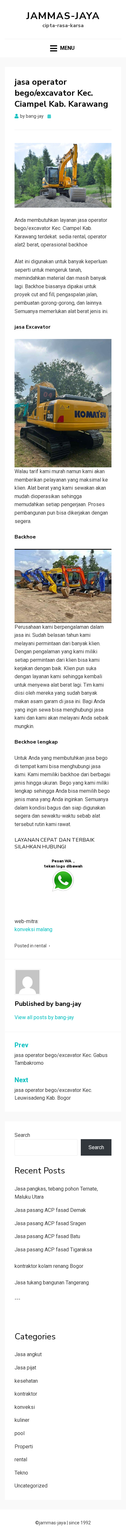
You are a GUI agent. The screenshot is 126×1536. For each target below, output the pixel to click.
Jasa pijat (25, 1368)
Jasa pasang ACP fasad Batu (47, 1236)
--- (17, 1299)
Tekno (21, 1473)
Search (22, 1135)
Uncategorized (31, 1486)
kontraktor (26, 1394)
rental (41, 945)
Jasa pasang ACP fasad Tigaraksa (53, 1250)
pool (20, 1433)
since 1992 (80, 1522)
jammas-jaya (63, 16)
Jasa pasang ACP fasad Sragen (50, 1223)
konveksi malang (33, 929)
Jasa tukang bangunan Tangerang (52, 1283)
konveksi (25, 1407)
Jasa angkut (28, 1354)
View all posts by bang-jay (44, 1017)
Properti (24, 1446)
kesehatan (26, 1381)
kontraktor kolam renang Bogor (49, 1266)
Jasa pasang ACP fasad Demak (50, 1210)
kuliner (22, 1420)
